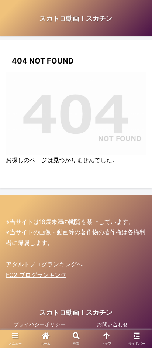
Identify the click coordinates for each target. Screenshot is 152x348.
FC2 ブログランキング (36, 275)
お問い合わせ (112, 324)
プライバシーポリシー (39, 324)
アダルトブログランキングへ (44, 264)
